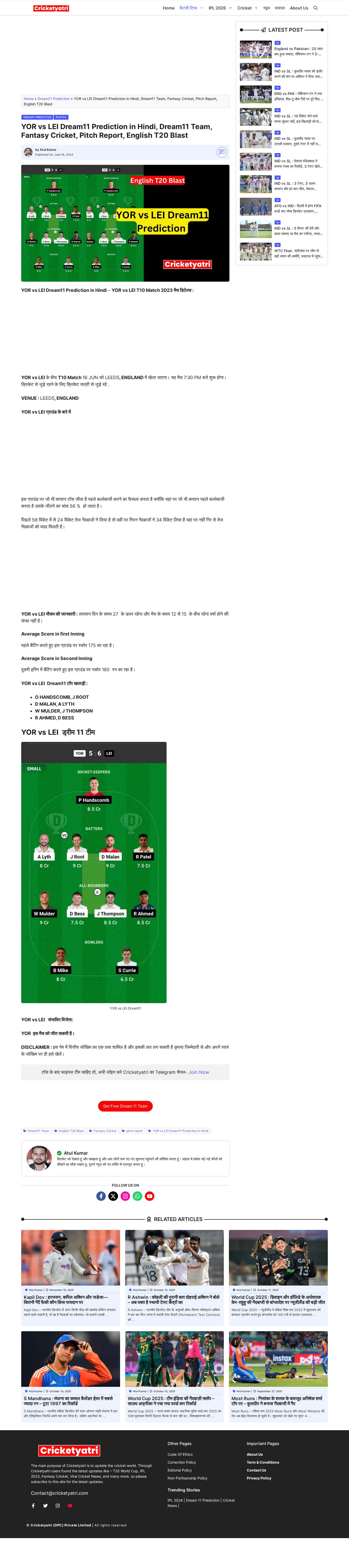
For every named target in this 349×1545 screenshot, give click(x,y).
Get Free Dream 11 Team (125, 1106)
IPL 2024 (175, 1500)
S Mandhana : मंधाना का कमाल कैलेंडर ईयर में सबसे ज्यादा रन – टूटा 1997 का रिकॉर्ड (68, 1401)
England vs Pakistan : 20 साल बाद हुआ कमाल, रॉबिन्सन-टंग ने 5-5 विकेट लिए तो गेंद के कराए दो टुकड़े (298, 53)
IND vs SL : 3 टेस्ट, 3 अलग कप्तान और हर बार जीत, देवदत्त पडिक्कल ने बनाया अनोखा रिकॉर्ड (295, 188)
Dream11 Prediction (54, 98)
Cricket (245, 7)
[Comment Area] (222, 152)
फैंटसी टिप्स (188, 7)
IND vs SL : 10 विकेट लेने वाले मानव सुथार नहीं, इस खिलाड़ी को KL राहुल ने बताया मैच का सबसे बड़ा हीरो (297, 121)
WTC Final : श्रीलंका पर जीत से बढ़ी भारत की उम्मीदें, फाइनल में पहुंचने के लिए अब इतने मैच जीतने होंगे (298, 256)
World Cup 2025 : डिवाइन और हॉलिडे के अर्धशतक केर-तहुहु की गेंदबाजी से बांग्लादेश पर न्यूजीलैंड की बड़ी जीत (278, 1299)
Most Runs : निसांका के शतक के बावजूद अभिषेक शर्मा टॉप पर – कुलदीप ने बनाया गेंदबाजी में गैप (276, 1401)
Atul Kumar (48, 150)
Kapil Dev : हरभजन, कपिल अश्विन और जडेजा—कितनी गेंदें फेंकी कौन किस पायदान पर (66, 1299)
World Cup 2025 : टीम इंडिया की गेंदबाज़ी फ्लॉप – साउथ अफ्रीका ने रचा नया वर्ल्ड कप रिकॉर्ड (171, 1401)
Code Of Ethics (180, 1454)
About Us (299, 7)
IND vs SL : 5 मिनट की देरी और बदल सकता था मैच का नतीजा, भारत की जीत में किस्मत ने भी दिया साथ (297, 233)
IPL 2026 (217, 7)
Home (169, 7)
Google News (284, 1525)
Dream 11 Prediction (202, 1500)
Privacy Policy (311, 1525)
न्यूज (266, 7)
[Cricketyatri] (51, 8)
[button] (315, 8)
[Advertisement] (125, 57)
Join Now (199, 1072)
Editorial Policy (180, 1470)
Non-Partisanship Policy (187, 1478)
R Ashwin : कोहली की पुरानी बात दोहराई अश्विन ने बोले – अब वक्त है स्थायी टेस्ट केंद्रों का (173, 1299)
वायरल (280, 7)
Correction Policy (182, 1462)
